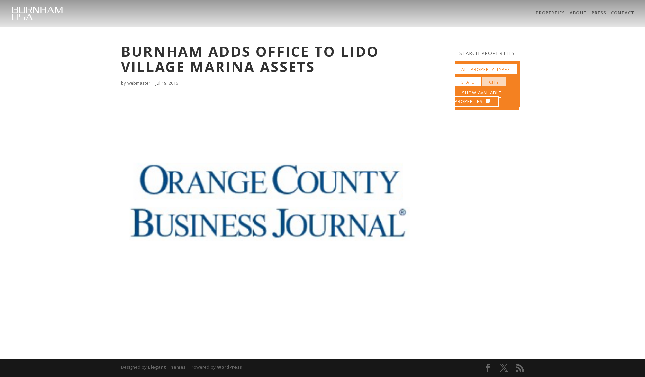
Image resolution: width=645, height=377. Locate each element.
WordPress (229, 367)
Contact (622, 14)
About (578, 14)
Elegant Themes (167, 367)
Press (599, 14)
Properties (550, 14)
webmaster (138, 83)
